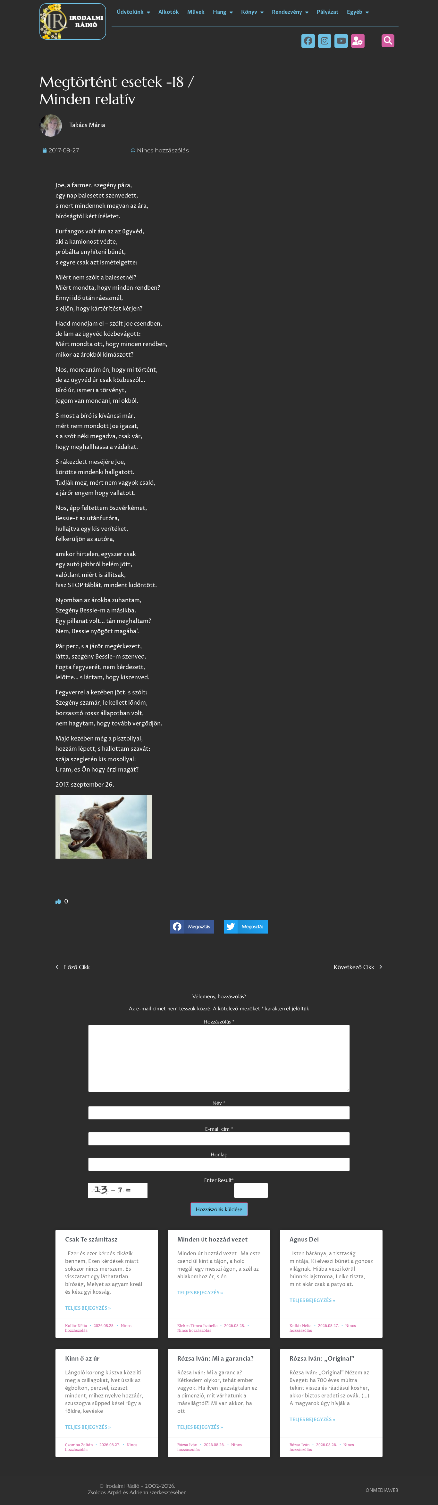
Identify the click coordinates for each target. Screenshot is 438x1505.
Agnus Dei (304, 1240)
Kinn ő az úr (82, 1359)
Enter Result (219, 1180)
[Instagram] (325, 41)
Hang (219, 12)
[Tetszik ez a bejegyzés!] (59, 902)
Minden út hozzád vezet (212, 1240)
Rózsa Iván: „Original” (322, 1359)
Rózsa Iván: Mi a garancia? (215, 1359)
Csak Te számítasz (91, 1240)
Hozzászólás (219, 1021)
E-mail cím (219, 1128)
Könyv (249, 12)
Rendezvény (287, 12)
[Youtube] (341, 41)
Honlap (219, 1154)
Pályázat (328, 12)
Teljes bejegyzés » (88, 1308)
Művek (196, 12)
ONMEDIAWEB (382, 1490)
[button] (388, 40)
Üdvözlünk (130, 12)
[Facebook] (308, 41)
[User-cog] (358, 41)
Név (219, 1102)
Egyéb (354, 12)
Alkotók (168, 12)
